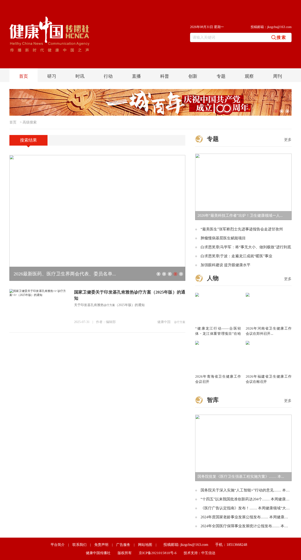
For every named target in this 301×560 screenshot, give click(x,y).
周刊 (277, 76)
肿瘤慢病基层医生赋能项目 (223, 238)
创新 (192, 76)
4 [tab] (175, 274)
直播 (136, 76)
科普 (164, 76)
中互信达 (208, 553)
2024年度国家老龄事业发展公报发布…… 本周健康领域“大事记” (246, 517)
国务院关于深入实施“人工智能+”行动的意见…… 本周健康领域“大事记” (246, 490)
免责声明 (101, 545)
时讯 (79, 76)
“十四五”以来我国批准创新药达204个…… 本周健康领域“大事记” (246, 499)
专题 (221, 76)
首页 (23, 76)
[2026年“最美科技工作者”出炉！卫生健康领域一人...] (243, 155)
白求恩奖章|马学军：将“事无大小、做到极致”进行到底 (246, 247)
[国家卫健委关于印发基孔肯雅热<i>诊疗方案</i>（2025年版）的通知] (37, 290)
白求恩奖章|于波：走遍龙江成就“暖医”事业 (236, 256)
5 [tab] (181, 274)
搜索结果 (28, 140)
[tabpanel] (150, 102)
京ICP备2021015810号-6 (158, 553)
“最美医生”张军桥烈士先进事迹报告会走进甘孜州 (242, 229)
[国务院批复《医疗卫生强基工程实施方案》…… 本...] (243, 416)
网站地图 (145, 545)
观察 (249, 76)
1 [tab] (276, 111)
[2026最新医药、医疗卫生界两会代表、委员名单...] (97, 156)
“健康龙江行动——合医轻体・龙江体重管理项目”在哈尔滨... (218, 334)
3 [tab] (287, 111)
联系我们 (79, 545)
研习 (51, 76)
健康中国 (163, 322)
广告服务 (123, 545)
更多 (288, 140)
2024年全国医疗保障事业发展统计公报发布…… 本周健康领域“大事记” (246, 526)
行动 (108, 76)
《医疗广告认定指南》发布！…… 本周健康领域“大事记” (246, 508)
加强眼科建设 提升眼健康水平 (225, 265)
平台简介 (58, 545)
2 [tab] (282, 111)
